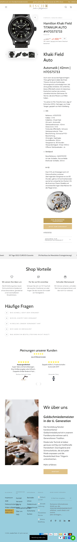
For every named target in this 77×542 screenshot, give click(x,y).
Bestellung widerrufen (9, 511)
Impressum (9, 498)
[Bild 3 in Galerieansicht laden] (25, 54)
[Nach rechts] (37, 54)
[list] (38, 286)
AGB (6, 501)
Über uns (19, 511)
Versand (52, 41)
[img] (38, 353)
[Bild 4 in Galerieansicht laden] (32, 54)
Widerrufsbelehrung (12, 507)
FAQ (17, 514)
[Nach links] (6, 54)
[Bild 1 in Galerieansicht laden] (12, 54)
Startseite (47, 17)
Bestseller (30, 498)
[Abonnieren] (71, 498)
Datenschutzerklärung (13, 504)
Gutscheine (31, 511)
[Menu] (6, 7)
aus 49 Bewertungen (38, 357)
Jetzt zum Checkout (58, 226)
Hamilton (46, 34)
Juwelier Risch (13, 533)
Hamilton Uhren (57, 17)
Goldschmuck (32, 504)
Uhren (29, 501)
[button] (65, 7)
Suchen (29, 514)
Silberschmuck (32, 507)
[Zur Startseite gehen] (38, 7)
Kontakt (55, 471)
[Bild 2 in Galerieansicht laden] (18, 54)
